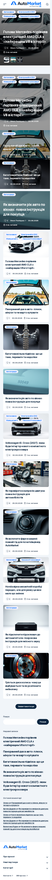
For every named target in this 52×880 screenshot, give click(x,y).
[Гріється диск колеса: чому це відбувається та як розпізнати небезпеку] (26, 666)
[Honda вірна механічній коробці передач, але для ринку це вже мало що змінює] (26, 570)
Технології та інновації (29, 82)
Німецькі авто (9, 82)
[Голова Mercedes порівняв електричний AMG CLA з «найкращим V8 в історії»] (26, 102)
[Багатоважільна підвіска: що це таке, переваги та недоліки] (26, 174)
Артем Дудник (9, 809)
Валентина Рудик (10, 826)
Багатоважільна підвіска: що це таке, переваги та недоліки (23, 763)
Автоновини (9, 77)
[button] (5, 4)
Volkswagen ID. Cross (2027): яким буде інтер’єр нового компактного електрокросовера (25, 785)
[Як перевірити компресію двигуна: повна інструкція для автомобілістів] (26, 474)
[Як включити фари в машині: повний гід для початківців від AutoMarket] (26, 522)
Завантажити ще (26, 706)
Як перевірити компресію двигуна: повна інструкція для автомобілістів (25, 822)
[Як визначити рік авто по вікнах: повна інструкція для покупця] (26, 210)
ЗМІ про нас (21, 876)
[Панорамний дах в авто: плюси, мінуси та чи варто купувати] (26, 37)
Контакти (7, 876)
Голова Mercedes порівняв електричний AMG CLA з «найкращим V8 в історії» (20, 741)
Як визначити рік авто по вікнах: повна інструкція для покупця (23, 773)
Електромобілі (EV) (27, 77)
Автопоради (9, 12)
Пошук (6, 716)
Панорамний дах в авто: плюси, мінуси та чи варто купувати (23, 753)
